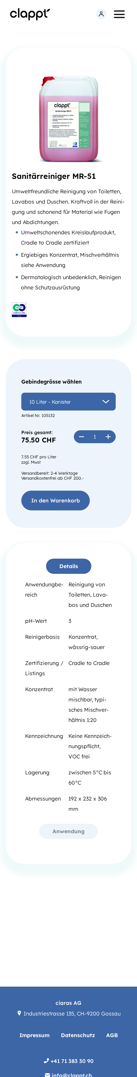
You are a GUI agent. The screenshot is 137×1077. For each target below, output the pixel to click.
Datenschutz (78, 1035)
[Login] (101, 14)
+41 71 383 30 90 (71, 1061)
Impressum (34, 1035)
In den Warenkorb (55, 500)
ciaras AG (68, 1003)
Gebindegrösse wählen (51, 381)
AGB (112, 1035)
